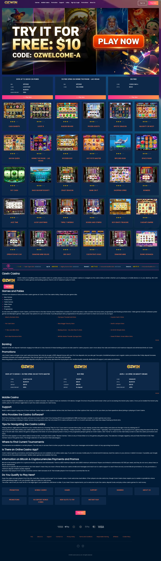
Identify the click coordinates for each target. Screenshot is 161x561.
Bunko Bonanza (146, 254)
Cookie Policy (126, 537)
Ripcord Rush (120, 158)
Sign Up (142, 3)
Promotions (84, 2)
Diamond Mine (120, 254)
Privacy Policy (71, 537)
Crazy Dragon (67, 190)
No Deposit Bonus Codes (40, 501)
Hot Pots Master (94, 158)
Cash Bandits (14, 126)
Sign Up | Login (75, 2)
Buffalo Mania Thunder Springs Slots (69, 336)
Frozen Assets (94, 126)
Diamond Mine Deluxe (40, 254)
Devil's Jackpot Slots (117, 324)
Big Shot (67, 254)
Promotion (54, 2)
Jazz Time (14, 222)
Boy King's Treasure (120, 222)
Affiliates (115, 537)
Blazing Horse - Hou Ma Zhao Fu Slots (70, 330)
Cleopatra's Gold (93, 254)
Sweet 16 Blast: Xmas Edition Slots (122, 336)
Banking (120, 490)
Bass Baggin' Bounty (40, 190)
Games (37, 2)
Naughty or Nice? (146, 126)
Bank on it (94, 190)
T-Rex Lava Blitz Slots (12, 330)
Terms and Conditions (85, 537)
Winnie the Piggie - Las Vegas (41, 159)
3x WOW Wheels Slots (118, 330)
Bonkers (146, 190)
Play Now (153, 3)
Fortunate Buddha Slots (92, 266)
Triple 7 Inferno (67, 222)
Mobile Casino (45, 2)
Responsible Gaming (103, 537)
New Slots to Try (67, 500)
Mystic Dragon (120, 126)
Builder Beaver (67, 126)
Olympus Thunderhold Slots (67, 317)
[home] (17, 4)
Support (61, 2)
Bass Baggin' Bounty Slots (66, 324)
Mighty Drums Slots (51, 266)
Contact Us (59, 537)
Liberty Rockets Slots (12, 317)
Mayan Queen (14, 158)
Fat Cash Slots (10, 324)
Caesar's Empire (146, 222)
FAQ (32, 537)
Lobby (67, 2)
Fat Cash (14, 190)
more (157, 340)
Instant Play (94, 500)
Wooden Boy (67, 158)
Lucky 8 (41, 126)
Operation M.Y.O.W (14, 254)
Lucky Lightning (40, 222)
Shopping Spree (120, 190)
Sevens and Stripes (94, 222)
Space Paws (147, 158)
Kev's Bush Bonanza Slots (13, 336)
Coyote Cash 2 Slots (117, 317)
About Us (92, 2)
